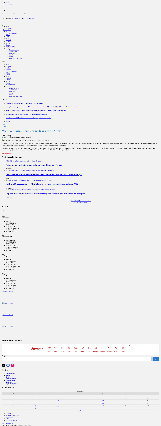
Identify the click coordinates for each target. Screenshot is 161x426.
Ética (7, 418)
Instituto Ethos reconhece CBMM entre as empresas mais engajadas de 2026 (42, 184)
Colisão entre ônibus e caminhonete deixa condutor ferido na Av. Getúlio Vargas (44, 174)
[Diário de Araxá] (24, 18)
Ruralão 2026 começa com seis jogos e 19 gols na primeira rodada (26, 114)
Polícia (8, 43)
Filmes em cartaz (14, 50)
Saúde (7, 38)
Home (3, 125)
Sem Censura (13, 33)
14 (125, 401)
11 (58, 401)
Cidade (8, 36)
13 (103, 401)
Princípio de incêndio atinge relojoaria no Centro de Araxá (24, 103)
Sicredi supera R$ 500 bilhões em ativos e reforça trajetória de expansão (28, 118)
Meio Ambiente (10, 46)
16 (13, 403)
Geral (11, 55)
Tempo (8, 121)
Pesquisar (4, 356)
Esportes (8, 28)
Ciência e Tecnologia (15, 58)
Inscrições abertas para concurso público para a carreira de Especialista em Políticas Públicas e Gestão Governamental (43, 107)
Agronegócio (13, 51)
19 (80, 403)
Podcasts (8, 31)
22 (148, 403)
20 (103, 403)
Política (8, 30)
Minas (11, 56)
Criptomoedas (10, 373)
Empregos (12, 53)
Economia (9, 41)
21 (125, 403)
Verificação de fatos (11, 420)
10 (35, 401)
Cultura (8, 35)
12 (80, 401)
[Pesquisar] (156, 359)
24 (35, 406)
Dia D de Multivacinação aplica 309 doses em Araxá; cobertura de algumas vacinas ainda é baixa (36, 110)
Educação (8, 40)
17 (35, 403)
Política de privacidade (12, 415)
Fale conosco (9, 4)
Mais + (8, 48)
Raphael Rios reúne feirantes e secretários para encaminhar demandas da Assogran (45, 193)
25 (58, 406)
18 (58, 403)
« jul (79, 410)
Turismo (8, 45)
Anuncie (8, 2)
